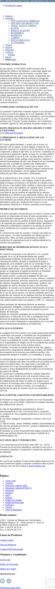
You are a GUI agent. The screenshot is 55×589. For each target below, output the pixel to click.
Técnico (8, 507)
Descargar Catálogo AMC (16, 485)
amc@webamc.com (37, 466)
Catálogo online (6, 540)
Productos (9, 505)
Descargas (9, 490)
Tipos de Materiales (13, 510)
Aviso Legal (10, 481)
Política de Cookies (13, 500)
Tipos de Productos (8, 545)
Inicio (7, 495)
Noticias (8, 498)
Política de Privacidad (13, 133)
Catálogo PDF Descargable (11, 549)
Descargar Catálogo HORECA (18, 488)
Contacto (9, 483)
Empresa (9, 493)
